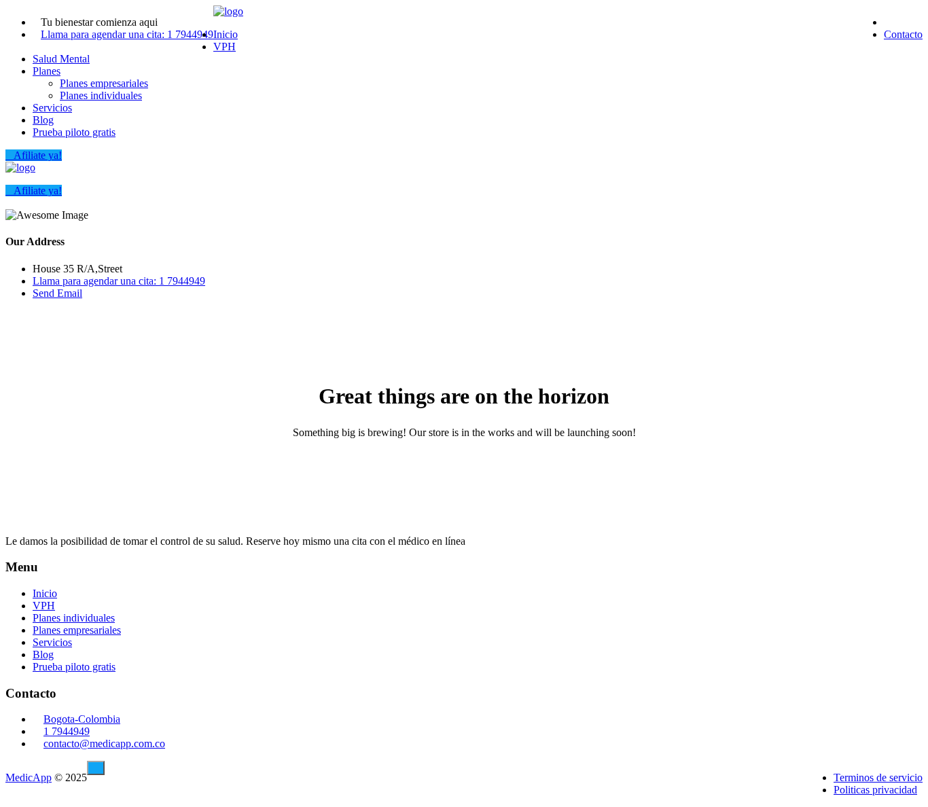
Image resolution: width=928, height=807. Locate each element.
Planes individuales (101, 95)
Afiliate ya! (38, 155)
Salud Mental (61, 59)
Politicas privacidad (875, 789)
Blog (43, 120)
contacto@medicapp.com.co (104, 743)
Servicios (52, 107)
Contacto (903, 34)
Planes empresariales (104, 83)
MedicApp (28, 777)
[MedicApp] (228, 11)
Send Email (57, 293)
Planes (46, 71)
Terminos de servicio (878, 777)
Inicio (225, 34)
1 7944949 (66, 731)
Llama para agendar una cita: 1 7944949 (127, 34)
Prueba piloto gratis (74, 132)
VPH (224, 46)
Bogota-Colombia (81, 719)
